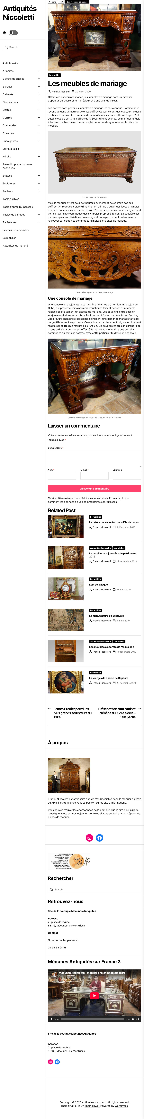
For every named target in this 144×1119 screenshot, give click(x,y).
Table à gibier (11, 198)
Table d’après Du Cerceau (18, 206)
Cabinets (8, 94)
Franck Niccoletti (60, 91)
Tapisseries (9, 222)
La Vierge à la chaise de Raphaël (108, 678)
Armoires (8, 70)
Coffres (7, 117)
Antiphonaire (10, 63)
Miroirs (7, 156)
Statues (7, 175)
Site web (117, 470)
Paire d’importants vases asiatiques (17, 166)
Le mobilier (9, 237)
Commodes (9, 125)
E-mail (84, 470)
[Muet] (132, 1019)
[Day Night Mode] (10, 32)
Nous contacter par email (63, 940)
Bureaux (8, 86)
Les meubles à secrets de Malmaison (111, 646)
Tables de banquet (14, 214)
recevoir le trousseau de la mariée (81, 115)
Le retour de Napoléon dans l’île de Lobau (114, 522)
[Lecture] (51, 1019)
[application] (94, 995)
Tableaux (8, 191)
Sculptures (9, 183)
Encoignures (10, 141)
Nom (51, 470)
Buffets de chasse (13, 78)
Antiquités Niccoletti (20, 13)
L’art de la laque (98, 584)
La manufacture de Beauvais (106, 615)
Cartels (7, 109)
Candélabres (10, 102)
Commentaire (55, 448)
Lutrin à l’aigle (11, 148)
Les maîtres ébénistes (16, 230)
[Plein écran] (137, 1019)
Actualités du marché (15, 245)
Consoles (8, 133)
